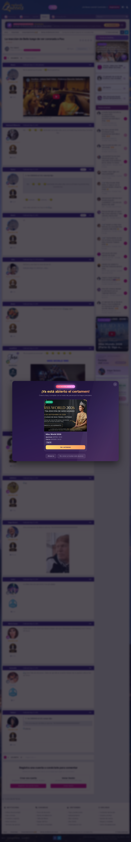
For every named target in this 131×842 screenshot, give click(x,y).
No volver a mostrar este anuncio (71, 456)
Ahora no (51, 456)
